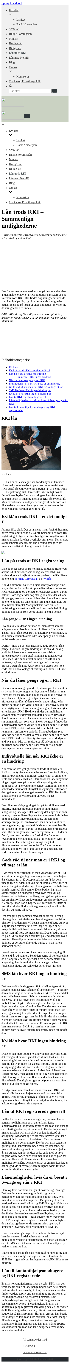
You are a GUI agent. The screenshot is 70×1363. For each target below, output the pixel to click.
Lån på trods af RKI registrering (27, 373)
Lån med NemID (19, 57)
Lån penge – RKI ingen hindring (33, 376)
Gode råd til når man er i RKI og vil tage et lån (36, 386)
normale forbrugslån (26, 578)
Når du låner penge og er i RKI (27, 380)
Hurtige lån (15, 43)
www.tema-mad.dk (35, 1352)
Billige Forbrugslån (20, 33)
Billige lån (15, 48)
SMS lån (14, 29)
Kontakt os (22, 76)
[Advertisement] (35, 264)
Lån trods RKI (17, 52)
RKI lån (13, 367)
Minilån (13, 38)
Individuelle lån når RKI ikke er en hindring (34, 383)
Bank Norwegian (26, 24)
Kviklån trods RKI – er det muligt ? (29, 370)
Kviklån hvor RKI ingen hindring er (30, 393)
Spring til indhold (11, 3)
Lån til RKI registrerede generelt (27, 396)
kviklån (47, 578)
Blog (12, 62)
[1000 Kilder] (12, 105)
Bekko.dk (29, 1345)
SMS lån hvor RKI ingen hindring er (30, 390)
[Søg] (54, 91)
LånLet (20, 19)
